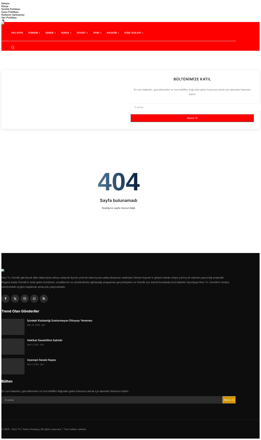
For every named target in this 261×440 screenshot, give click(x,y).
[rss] (44, 299)
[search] (13, 47)
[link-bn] (130, 62)
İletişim (5, 3)
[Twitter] (15, 299)
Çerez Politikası (10, 12)
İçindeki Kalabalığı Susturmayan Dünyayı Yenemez (59, 320)
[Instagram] (25, 299)
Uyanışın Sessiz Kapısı (41, 360)
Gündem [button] (33, 33)
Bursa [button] (65, 33)
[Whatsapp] (34, 299)
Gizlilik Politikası (10, 9)
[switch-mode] (4, 20)
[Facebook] (5, 299)
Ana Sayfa (17, 33)
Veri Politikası (9, 17)
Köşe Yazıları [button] (132, 33)
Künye (4, 6)
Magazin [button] (112, 33)
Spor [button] (96, 33)
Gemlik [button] (49, 33)
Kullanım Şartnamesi (13, 14)
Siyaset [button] (81, 33)
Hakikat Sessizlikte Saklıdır (44, 340)
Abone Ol (192, 118)
